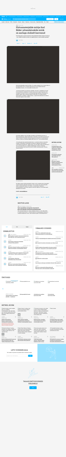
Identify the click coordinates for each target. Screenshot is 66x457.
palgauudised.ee (58, 16)
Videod (23, 21)
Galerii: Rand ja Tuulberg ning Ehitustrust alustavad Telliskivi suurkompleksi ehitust (25, 320)
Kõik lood (7, 21)
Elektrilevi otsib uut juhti (42, 258)
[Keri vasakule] (3, 288)
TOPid (11, 21)
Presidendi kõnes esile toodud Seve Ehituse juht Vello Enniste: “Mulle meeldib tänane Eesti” (56, 320)
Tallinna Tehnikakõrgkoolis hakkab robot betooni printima (48, 238)
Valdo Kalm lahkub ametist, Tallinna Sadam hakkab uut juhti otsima (39, 340)
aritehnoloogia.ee (46, 16)
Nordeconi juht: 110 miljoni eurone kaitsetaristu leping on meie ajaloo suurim (39, 320)
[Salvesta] (30, 234)
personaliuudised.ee (39, 16)
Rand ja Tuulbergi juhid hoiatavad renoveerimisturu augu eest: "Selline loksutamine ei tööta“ (9, 340)
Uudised (9, 240)
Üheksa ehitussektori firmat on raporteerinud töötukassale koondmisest (7, 320)
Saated (3, 336)
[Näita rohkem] (62, 16)
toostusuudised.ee (19, 16)
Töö (44, 21)
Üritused (19, 21)
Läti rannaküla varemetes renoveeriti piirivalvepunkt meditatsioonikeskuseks (29, 208)
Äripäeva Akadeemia (9, 294)
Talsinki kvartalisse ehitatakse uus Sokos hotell (47, 242)
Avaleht (3, 21)
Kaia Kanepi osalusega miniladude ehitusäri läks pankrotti (56, 155)
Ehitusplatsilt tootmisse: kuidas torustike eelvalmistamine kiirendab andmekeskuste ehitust (57, 340)
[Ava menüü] (6, 16)
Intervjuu (36, 316)
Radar (47, 21)
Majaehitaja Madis (39, 21)
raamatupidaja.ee (52, 16)
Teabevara (27, 21)
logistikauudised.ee (26, 16)
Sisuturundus (32, 21)
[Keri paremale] (63, 288)
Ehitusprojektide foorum (25, 294)
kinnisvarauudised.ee (12, 16)
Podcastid (15, 21)
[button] (17, 356)
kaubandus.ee (32, 16)
